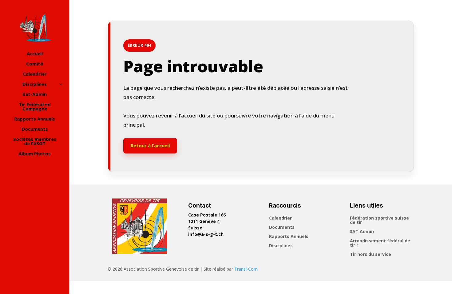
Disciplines (34, 84)
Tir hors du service (370, 254)
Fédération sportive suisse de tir (379, 220)
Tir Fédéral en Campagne (34, 107)
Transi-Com (246, 269)
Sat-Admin (34, 94)
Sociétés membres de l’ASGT (34, 141)
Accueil (35, 54)
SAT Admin (362, 231)
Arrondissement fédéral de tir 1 (380, 243)
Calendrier (35, 74)
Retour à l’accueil (150, 145)
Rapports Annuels (34, 119)
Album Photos (34, 154)
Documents (35, 129)
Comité (34, 64)
